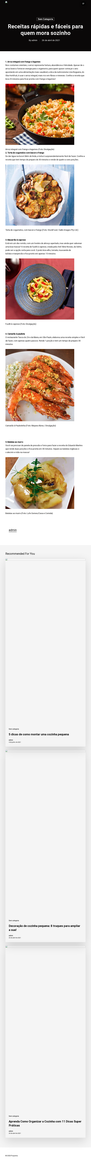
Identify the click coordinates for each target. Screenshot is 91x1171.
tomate (54, 250)
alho (49, 250)
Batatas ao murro (15, 442)
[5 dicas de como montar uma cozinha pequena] (45, 652)
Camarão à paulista (16, 333)
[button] (83, 3)
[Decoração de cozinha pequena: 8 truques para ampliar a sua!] (45, 846)
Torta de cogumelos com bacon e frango (25, 152)
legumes (51, 79)
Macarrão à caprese (16, 239)
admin (34, 40)
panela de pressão (32, 445)
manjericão (18, 253)
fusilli (34, 246)
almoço (47, 243)
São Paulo (47, 337)
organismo (43, 68)
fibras (52, 75)
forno (44, 445)
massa (17, 246)
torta (41, 156)
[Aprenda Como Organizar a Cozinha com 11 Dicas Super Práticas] (45, 1041)
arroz (31, 65)
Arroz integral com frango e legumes (23, 61)
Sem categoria (45, 19)
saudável (44, 72)
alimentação (28, 72)
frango (42, 79)
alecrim (10, 452)
